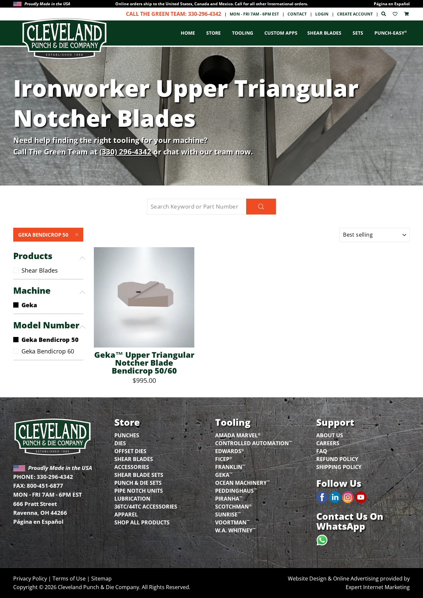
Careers (327, 443)
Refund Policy (337, 459)
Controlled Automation (253, 443)
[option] (211, 4)
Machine (32, 290)
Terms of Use (69, 578)
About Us (329, 435)
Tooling (242, 33)
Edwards (229, 451)
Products (32, 256)
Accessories (131, 467)
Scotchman (233, 506)
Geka (29, 305)
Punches (126, 435)
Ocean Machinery (242, 482)
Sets (358, 33)
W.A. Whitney (235, 530)
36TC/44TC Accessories (145, 506)
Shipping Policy (339, 467)
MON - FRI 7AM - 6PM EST (254, 14)
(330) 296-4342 (125, 151)
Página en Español (392, 4)
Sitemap (101, 578)
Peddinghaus (236, 490)
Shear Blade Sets (138, 475)
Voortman (232, 522)
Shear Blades (324, 33)
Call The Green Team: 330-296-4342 (173, 13)
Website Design (307, 578)
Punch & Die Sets (138, 482)
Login (321, 14)
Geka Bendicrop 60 (47, 351)
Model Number (46, 325)
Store (213, 33)
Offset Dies (130, 451)
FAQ (321, 451)
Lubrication (132, 498)
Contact (297, 14)
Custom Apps (280, 33)
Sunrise (228, 514)
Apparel (126, 514)
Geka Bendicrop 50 (43, 234)
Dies (120, 443)
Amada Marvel (237, 435)
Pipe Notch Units (138, 490)
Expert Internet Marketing (378, 587)
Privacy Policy (30, 578)
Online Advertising (356, 578)
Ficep (223, 458)
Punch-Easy (390, 33)
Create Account (355, 14)
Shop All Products (142, 522)
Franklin (230, 466)
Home (188, 33)
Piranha (229, 498)
